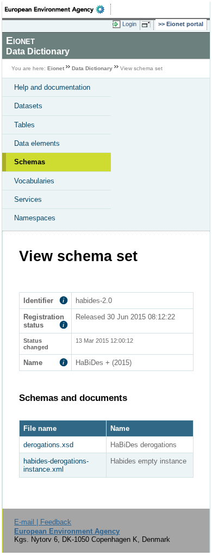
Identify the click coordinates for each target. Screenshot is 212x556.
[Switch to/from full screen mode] (148, 24)
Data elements (37, 143)
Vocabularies (34, 181)
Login (129, 24)
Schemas (29, 162)
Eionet (55, 68)
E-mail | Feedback (42, 522)
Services (28, 199)
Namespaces (34, 218)
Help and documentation (52, 87)
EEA (58, 9)
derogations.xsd (48, 445)
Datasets (28, 106)
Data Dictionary (92, 68)
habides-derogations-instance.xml (56, 465)
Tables (24, 125)
